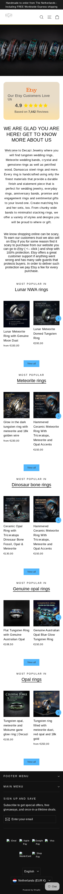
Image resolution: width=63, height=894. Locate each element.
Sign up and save (20, 798)
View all (31, 363)
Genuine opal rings (31, 588)
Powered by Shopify (31, 890)
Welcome (11, 150)
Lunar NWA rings (31, 289)
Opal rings (32, 679)
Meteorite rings (31, 380)
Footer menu (16, 776)
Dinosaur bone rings (31, 484)
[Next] (58, 318)
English (29, 871)
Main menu (13, 786)
